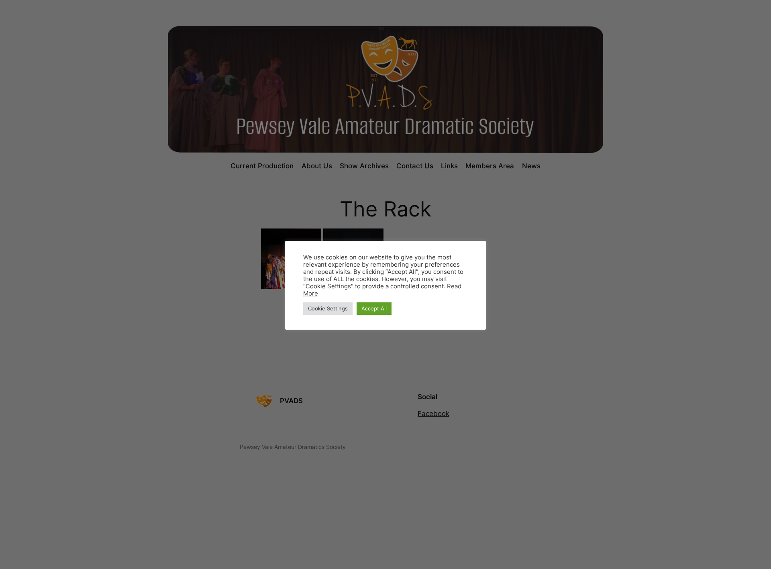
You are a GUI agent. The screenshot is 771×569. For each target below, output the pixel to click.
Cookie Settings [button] (328, 308)
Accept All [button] (374, 308)
